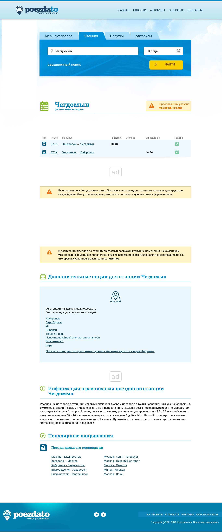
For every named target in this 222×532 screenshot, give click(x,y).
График (179, 137)
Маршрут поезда (58, 35)
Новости (139, 10)
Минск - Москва (114, 469)
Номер (54, 137)
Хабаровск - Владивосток (68, 465)
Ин (47, 326)
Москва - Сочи (113, 474)
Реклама (188, 514)
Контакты (195, 10)
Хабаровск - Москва (64, 461)
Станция (91, 35)
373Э (54, 144)
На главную (155, 514)
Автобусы (144, 35)
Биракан (51, 330)
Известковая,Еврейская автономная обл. (73, 337)
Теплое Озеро (55, 334)
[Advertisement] (115, 88)
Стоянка (130, 137)
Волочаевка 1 (55, 341)
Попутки (117, 35)
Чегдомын (87, 144)
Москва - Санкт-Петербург (121, 456)
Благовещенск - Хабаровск (68, 469)
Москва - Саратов (115, 465)
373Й (54, 152)
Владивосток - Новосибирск (69, 474)
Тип (44, 137)
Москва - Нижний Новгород (122, 461)
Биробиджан (54, 322)
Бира (49, 345)
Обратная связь (207, 514)
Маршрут (67, 137)
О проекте (176, 10)
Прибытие (116, 137)
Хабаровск (69, 144)
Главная (123, 10)
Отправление (152, 137)
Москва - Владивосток (66, 456)
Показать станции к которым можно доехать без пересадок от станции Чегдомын (100, 351)
